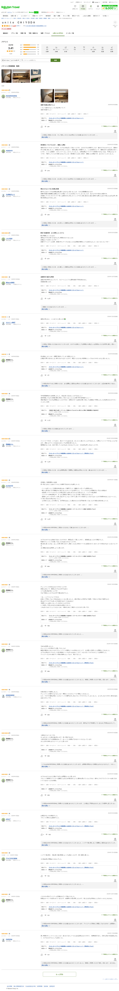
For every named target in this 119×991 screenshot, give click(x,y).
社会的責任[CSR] (31, 986)
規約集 (46, 986)
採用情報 (39, 986)
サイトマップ (87, 2)
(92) (58, 33)
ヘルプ (71, 2)
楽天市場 (105, 2)
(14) (33, 33)
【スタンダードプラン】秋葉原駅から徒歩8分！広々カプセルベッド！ (66, 118)
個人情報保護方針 (19, 986)
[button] (6, 76)
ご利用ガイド (78, 2)
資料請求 (52, 986)
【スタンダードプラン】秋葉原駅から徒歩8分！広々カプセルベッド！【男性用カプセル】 (71, 453)
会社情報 (9, 986)
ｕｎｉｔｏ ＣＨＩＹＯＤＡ (18, 22)
